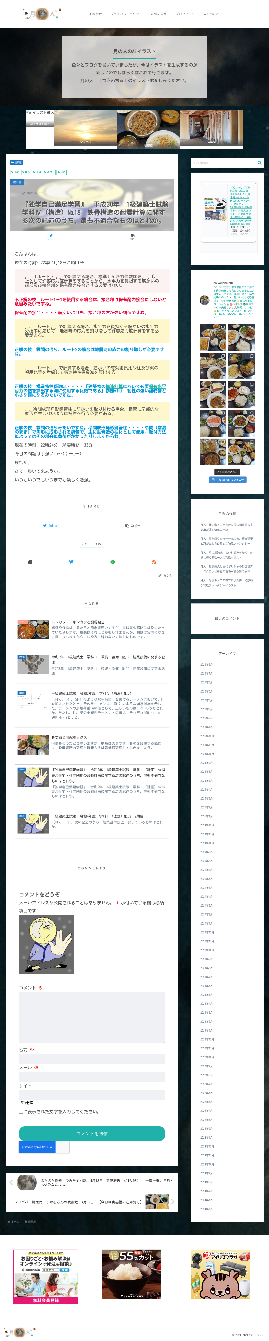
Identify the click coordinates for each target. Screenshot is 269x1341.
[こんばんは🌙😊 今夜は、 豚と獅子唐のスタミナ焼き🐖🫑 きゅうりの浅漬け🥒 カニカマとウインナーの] (241, 423)
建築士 (50, 172)
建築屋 (18, 162)
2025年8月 (206, 772)
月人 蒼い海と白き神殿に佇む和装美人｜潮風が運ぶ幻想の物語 (226, 527)
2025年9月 (206, 763)
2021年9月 (206, 1173)
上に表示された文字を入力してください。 (60, 1112)
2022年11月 (207, 1048)
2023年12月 (207, 932)
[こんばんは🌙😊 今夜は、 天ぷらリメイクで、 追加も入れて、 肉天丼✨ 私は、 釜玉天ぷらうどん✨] (213, 452)
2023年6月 (206, 986)
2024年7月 (206, 870)
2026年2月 (206, 718)
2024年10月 (207, 843)
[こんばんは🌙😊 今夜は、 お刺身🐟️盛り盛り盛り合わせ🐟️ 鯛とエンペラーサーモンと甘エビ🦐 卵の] (213, 423)
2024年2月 (206, 914)
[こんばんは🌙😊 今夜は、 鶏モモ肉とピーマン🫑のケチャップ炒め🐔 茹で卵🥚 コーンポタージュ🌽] (241, 394)
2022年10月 (207, 1057)
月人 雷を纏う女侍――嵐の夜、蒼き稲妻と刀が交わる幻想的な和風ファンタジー (226, 541)
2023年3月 (206, 1012)
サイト (25, 1086)
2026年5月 (206, 691)
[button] (259, 163)
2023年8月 (206, 968)
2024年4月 (206, 896)
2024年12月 (207, 825)
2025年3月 (206, 798)
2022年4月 (206, 1111)
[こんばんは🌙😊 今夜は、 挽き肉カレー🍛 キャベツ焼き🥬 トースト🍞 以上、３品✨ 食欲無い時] (213, 394)
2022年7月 (206, 1084)
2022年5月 (206, 1102)
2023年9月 (206, 959)
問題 (27, 172)
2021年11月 (207, 1155)
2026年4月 (206, 700)
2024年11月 (207, 834)
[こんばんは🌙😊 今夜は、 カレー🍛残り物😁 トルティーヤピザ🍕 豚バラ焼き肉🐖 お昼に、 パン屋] (213, 366)
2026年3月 (206, 709)
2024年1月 (206, 923)
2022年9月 (206, 1066)
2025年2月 (206, 807)
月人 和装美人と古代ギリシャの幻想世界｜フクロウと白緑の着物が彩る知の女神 (226, 569)
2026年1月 (206, 727)
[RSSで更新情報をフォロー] (154, 561)
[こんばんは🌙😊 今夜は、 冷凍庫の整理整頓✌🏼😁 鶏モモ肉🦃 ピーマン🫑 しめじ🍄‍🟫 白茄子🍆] (241, 452)
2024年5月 (206, 887)
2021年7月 (206, 1191)
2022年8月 (206, 1075)
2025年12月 (207, 736)
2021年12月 (207, 1146)
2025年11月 (207, 745)
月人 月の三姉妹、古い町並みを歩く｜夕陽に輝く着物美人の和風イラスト (226, 555)
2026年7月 (206, 673)
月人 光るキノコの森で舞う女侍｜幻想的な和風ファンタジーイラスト (226, 583)
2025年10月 (207, 754)
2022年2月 (206, 1128)
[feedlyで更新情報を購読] (113, 561)
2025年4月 (206, 789)
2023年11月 (207, 941)
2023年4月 (206, 1004)
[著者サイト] (30, 561)
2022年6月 (206, 1093)
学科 (38, 172)
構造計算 (114, 386)
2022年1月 (206, 1137)
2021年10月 (207, 1164)
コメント (31, 988)
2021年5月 (206, 1209)
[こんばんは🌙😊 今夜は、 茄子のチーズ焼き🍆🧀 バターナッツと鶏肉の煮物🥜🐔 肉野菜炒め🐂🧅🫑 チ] (213, 337)
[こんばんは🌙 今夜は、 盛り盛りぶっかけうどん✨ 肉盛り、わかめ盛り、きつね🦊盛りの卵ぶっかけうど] (241, 366)
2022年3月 (206, 1119)
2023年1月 (206, 1030)
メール (28, 1068)
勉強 (16, 172)
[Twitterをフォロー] (71, 561)
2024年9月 (206, 852)
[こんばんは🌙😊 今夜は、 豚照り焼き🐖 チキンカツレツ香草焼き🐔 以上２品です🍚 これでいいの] (241, 337)
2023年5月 (206, 994)
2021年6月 (206, 1200)
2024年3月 (206, 905)
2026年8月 (206, 664)
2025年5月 (206, 780)
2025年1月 (206, 816)
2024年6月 (206, 879)
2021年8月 (206, 1182)
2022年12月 (207, 1039)
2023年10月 (207, 950)
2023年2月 (206, 1021)
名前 (26, 1050)
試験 (63, 172)
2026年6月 (206, 682)
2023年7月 (206, 977)
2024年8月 (206, 861)
